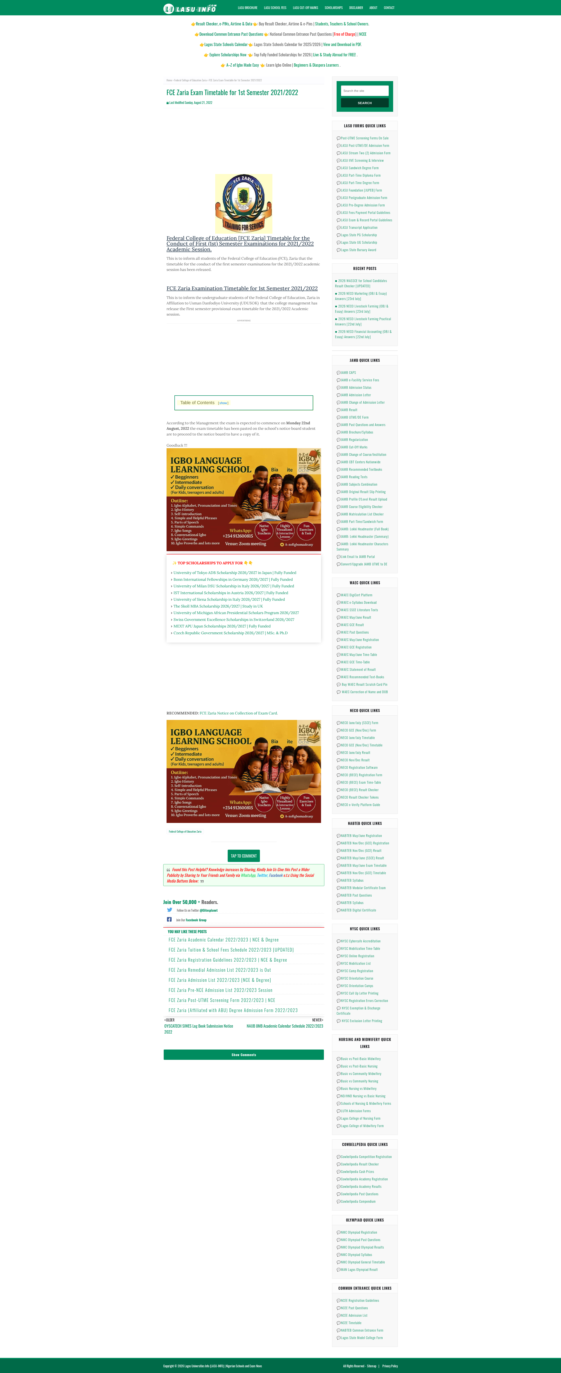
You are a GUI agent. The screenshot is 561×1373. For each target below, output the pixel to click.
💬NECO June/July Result (353, 752)
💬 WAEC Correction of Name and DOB (362, 691)
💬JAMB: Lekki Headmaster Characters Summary (362, 546)
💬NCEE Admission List (352, 1315)
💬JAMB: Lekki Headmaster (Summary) (363, 536)
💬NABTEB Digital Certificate (356, 910)
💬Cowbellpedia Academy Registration (362, 1178)
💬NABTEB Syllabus (350, 880)
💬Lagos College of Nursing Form (359, 1118)
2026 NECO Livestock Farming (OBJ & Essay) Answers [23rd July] (362, 309)
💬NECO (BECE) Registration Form (359, 774)
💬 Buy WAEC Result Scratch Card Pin (362, 684)
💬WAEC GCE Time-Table (353, 661)
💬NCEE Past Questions (352, 1307)
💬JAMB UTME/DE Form (353, 417)
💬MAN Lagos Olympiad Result (357, 1269)
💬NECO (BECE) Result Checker (358, 789)
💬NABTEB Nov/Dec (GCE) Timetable (361, 872)
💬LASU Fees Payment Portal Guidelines (363, 212)
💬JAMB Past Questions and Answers (361, 424)
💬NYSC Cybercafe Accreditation (359, 940)
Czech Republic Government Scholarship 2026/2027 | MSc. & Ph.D (231, 633)
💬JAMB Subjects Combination (357, 484)
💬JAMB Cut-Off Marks (352, 446)
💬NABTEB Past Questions (354, 895)
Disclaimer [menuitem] (356, 7)
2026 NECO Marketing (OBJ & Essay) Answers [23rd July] (361, 296)
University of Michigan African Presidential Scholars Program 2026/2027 (236, 612)
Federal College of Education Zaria (190, 80)
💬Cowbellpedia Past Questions (357, 1193)
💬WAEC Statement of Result (356, 669)
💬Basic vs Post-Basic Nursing (357, 1066)
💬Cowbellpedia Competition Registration (364, 1156)
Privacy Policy (390, 1366)
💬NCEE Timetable (349, 1322)
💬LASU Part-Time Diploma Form (359, 175)
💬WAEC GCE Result (350, 624)
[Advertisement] (244, 143)
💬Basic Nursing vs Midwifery (357, 1088)
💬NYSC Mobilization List (354, 963)
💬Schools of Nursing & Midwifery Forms (364, 1103)
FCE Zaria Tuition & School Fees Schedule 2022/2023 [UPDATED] (231, 949)
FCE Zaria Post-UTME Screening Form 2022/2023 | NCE (222, 1000)
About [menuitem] (373, 7)
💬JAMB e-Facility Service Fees (358, 379)
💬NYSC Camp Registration (355, 970)
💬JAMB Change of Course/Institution (361, 454)
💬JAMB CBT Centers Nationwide (359, 461)
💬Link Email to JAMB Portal (356, 556)
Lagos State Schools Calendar (226, 44)
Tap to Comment (244, 856)
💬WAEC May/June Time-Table (357, 654)
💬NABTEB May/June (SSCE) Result (360, 857)
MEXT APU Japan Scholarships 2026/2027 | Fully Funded (222, 626)
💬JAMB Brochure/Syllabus (355, 432)
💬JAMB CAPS (346, 372)
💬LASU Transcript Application (357, 227)
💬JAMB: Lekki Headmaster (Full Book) (363, 528)
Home (169, 80)
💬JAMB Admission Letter (354, 394)
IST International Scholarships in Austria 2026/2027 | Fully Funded (231, 592)
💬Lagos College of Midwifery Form (360, 1125)
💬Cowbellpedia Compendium (356, 1201)
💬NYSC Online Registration (355, 955)
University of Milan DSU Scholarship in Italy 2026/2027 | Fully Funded (234, 586)
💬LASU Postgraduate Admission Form (362, 197)
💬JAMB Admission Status (354, 387)
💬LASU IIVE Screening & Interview (360, 160)
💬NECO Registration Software (357, 767)
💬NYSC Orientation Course (355, 978)
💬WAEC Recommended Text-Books (360, 676)
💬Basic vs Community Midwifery (359, 1073)
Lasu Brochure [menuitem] (247, 7)
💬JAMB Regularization (352, 439)
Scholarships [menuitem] (334, 7)
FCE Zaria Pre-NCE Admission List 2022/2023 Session (221, 990)
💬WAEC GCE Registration (354, 647)
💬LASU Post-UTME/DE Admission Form (363, 145)
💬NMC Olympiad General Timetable (361, 1261)
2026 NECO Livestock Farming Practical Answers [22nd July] (363, 321)
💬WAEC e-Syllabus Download (357, 602)
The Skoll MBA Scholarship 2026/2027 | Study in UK (218, 606)
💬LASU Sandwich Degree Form (358, 167)
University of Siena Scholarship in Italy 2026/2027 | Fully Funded (229, 599)
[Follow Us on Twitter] (169, 909)
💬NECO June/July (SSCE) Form (357, 722)
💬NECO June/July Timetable (356, 737)
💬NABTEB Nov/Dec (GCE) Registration (363, 842)
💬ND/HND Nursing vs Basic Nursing (361, 1095)
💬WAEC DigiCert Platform (355, 594)
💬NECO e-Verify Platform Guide (358, 804)
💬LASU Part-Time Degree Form (358, 182)
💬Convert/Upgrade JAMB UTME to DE (362, 563)
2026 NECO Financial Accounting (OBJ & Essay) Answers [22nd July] (363, 334)
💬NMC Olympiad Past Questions (358, 1239)
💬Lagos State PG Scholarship (357, 234)
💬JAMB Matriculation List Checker (360, 514)
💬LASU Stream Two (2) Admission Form (364, 152)
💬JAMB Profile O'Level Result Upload (362, 499)
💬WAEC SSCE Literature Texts (357, 609)
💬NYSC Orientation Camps (355, 985)
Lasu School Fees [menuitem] (275, 7)
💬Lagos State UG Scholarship (357, 242)
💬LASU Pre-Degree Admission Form (361, 204)
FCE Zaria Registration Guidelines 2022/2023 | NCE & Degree (228, 959)
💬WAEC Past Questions (353, 632)
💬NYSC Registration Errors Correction (362, 1000)
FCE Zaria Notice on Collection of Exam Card (238, 713)
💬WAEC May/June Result (354, 617)
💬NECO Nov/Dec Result (353, 759)
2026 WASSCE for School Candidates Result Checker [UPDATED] (361, 283)
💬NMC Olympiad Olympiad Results (360, 1247)
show (223, 403)
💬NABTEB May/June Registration (359, 835)
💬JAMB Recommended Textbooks (359, 469)
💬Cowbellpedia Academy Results (359, 1186)
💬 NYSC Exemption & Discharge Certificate (358, 1010)
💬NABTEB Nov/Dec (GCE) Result (359, 850)
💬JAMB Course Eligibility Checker (360, 506)
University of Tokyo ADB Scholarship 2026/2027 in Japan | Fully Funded (235, 572)
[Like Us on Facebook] (169, 919)
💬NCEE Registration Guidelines (358, 1300)
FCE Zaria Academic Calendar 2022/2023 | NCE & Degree (224, 939)
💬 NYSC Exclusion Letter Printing (359, 1020)
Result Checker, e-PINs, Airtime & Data (224, 24)
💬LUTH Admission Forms (354, 1110)
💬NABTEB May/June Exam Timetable (362, 865)
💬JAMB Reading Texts (352, 476)
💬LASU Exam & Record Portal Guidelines (364, 219)
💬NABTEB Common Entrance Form (360, 1330)
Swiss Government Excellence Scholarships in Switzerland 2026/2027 (234, 619)
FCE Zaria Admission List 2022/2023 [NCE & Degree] (220, 980)
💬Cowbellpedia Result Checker (358, 1164)
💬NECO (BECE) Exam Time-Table (359, 782)
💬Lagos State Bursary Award (356, 249)
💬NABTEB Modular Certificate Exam (361, 887)
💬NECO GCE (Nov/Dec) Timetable (360, 744)
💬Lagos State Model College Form (360, 1337)
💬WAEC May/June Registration (358, 639)
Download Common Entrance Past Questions (231, 34)
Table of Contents (204, 402)
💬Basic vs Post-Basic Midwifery (359, 1058)
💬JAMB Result (347, 409)
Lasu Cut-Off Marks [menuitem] (305, 7)
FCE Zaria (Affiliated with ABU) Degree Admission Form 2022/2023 (233, 1010)
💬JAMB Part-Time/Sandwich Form (360, 521)
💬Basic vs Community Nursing (357, 1080)
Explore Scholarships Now (228, 54)
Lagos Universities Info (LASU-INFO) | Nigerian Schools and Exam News (223, 1366)
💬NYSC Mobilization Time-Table (358, 948)
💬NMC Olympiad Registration (357, 1232)
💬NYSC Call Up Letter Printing (357, 993)
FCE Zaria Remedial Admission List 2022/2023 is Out (220, 969)
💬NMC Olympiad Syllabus (354, 1254)
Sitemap (371, 1366)
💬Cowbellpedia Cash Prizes (355, 1171)
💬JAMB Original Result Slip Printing (361, 491)
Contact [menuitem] (389, 7)
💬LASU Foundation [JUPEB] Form (359, 190)
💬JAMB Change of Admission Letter (361, 402)
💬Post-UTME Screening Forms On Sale (363, 137)
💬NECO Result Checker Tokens (358, 797)
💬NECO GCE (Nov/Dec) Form (356, 730)
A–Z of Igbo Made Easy (242, 65)
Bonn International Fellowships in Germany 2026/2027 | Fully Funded (233, 579)
